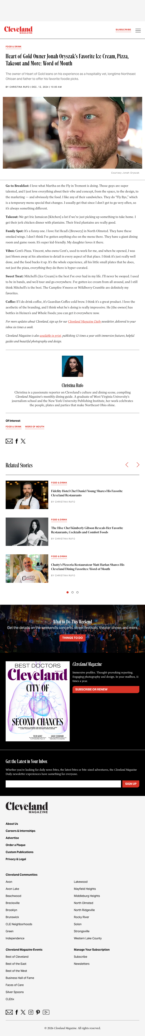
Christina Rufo (20, 87)
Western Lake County (88, 938)
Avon (9, 882)
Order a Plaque (15, 845)
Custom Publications (19, 852)
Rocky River (81, 917)
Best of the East (16, 964)
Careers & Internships (20, 831)
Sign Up (131, 784)
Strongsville (81, 931)
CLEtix (10, 999)
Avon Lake (12, 889)
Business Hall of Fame (20, 978)
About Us (12, 824)
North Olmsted (83, 903)
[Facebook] (17, 1012)
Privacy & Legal (16, 859)
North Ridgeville (84, 910)
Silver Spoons (15, 992)
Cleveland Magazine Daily (85, 321)
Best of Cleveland (17, 957)
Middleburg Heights (87, 896)
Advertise (12, 838)
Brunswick (12, 917)
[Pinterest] (38, 1012)
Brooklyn (11, 910)
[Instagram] (30, 1012)
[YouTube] (46, 1012)
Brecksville (13, 903)
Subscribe (123, 29)
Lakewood (81, 882)
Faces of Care (15, 985)
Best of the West (16, 971)
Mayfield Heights (85, 889)
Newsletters (81, 964)
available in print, (51, 336)
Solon (78, 924)
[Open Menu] (138, 31)
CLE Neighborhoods (19, 924)
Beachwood (13, 896)
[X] (23, 1012)
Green (9, 931)
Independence (15, 938)
